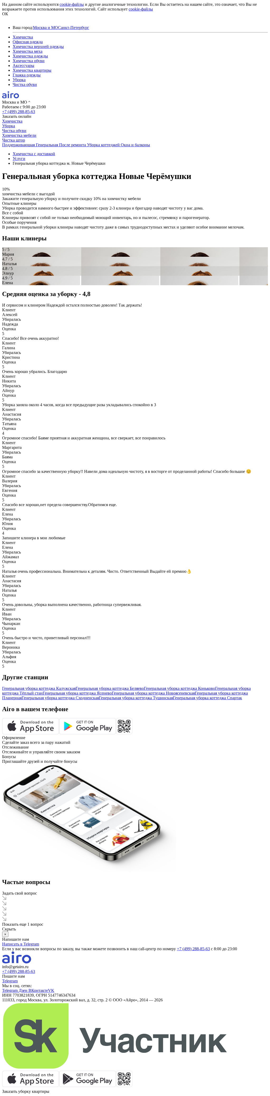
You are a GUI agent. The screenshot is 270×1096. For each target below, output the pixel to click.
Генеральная (47, 145)
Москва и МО (45, 27)
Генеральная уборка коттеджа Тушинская (136, 698)
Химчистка (23, 37)
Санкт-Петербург (73, 27)
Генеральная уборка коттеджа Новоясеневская (153, 693)
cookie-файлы (72, 4)
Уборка (19, 79)
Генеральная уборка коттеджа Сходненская (60, 698)
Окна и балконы (135, 145)
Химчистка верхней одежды (38, 46)
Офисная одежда (28, 42)
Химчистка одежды (30, 56)
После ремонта (73, 145)
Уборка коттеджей (104, 145)
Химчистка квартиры (32, 70)
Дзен (23, 990)
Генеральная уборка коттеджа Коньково (179, 688)
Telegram (10, 981)
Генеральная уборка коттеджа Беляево (110, 688)
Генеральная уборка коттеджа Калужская (39, 688)
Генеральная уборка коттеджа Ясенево (77, 693)
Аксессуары (23, 65)
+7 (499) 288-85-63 (18, 111)
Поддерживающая (19, 145)
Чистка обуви (25, 84)
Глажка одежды (27, 75)
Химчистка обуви (29, 61)
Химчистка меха (27, 51)
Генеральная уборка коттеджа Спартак (207, 698)
